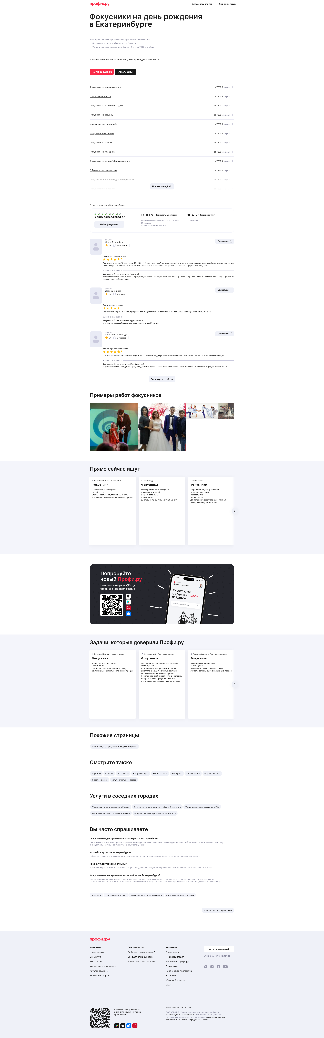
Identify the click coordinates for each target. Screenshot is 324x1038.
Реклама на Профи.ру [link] (177, 961)
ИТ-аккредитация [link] (175, 956)
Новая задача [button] (97, 952)
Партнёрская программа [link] (179, 970)
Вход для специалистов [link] (140, 956)
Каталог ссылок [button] (98, 970)
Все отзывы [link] (96, 961)
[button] (224, 241)
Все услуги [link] (95, 956)
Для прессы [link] (172, 966)
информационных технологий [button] (180, 1014)
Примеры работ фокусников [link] (125, 395)
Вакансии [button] (171, 975)
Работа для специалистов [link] (141, 961)
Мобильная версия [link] (100, 975)
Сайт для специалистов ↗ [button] (141, 952)
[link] (102, 72)
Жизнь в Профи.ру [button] (175, 980)
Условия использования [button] (103, 966)
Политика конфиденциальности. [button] (193, 1019)
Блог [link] (168, 984)
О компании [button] (172, 952)
